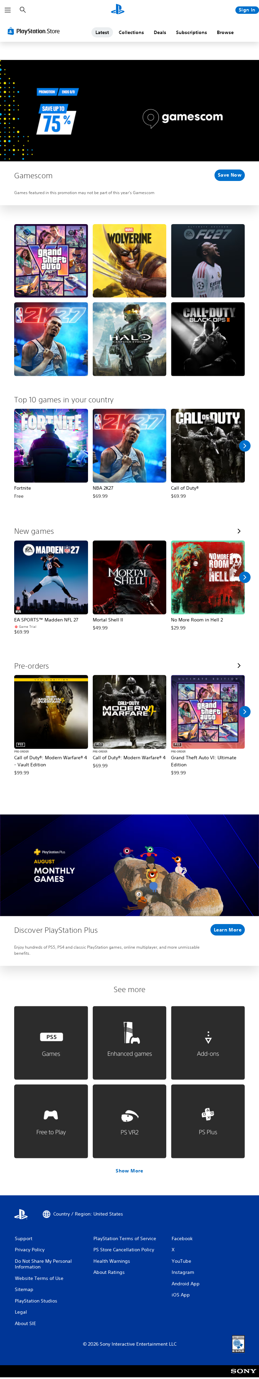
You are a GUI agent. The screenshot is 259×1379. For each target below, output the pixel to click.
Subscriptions (191, 32)
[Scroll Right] (245, 446)
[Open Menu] (7, 10)
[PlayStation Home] (117, 10)
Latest (102, 32)
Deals (160, 32)
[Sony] (243, 1376)
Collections (131, 32)
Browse (225, 32)
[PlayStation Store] (35, 31)
